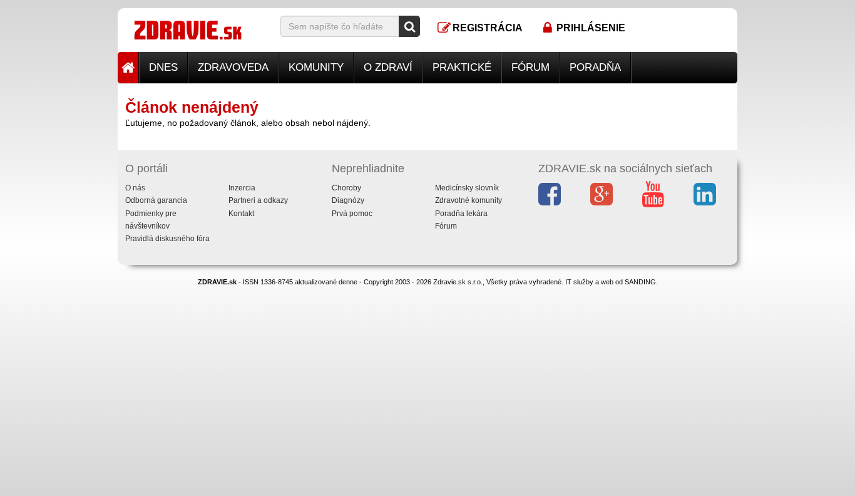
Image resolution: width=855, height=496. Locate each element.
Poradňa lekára (461, 213)
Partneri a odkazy (258, 200)
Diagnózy (348, 200)
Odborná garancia (156, 200)
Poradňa (595, 67)
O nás (135, 187)
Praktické (462, 67)
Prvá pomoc (352, 213)
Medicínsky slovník (467, 187)
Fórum (530, 67)
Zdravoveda (233, 67)
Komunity (316, 67)
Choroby (346, 187)
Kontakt (241, 213)
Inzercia (241, 187)
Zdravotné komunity (468, 200)
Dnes (163, 67)
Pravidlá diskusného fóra (167, 238)
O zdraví (388, 67)
